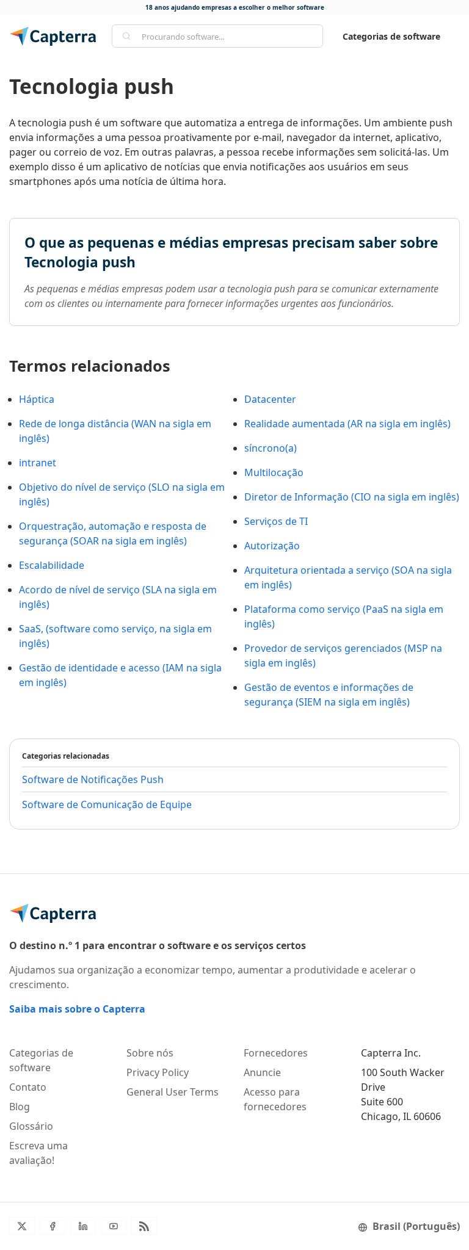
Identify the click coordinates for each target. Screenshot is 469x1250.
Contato (27, 1087)
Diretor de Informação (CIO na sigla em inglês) (351, 497)
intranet (37, 462)
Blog (19, 1106)
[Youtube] (113, 1226)
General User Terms (172, 1092)
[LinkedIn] (83, 1226)
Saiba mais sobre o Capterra (77, 1009)
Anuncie (262, 1072)
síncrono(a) (270, 448)
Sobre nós (149, 1053)
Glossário (31, 1126)
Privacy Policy (157, 1072)
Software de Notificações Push (93, 779)
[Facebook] (52, 1226)
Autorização (272, 545)
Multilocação (274, 472)
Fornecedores (276, 1053)
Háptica (36, 399)
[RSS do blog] (144, 1226)
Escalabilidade (51, 565)
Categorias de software (391, 36)
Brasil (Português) (416, 1226)
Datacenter (270, 399)
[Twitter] (22, 1226)
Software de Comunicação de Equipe (107, 804)
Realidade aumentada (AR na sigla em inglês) (347, 423)
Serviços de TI (276, 521)
